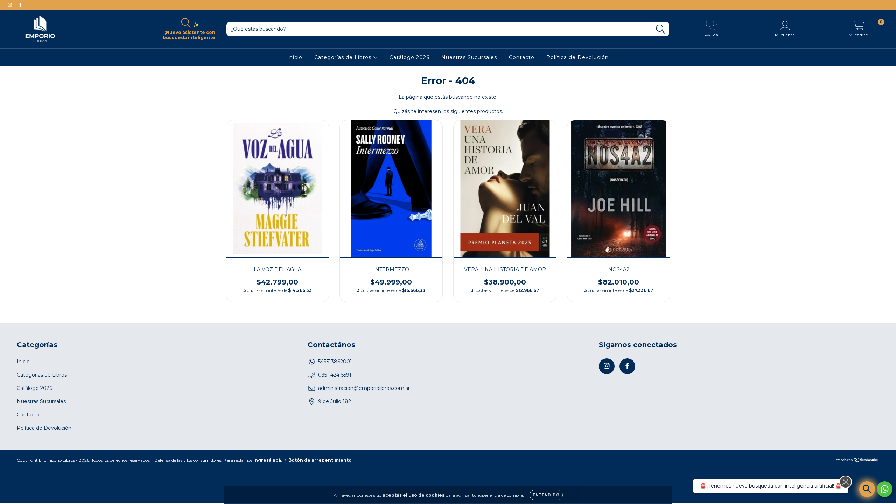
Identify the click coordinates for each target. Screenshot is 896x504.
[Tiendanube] (857, 460)
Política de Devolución (577, 57)
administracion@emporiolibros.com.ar (364, 388)
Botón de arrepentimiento (320, 460)
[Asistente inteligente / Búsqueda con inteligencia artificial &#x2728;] (867, 489)
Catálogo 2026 (409, 57)
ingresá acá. (267, 460)
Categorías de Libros (343, 57)
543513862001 (335, 361)
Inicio (294, 57)
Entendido (546, 495)
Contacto (521, 57)
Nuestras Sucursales (469, 57)
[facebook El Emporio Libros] (20, 5)
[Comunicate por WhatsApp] (884, 489)
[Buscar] (660, 29)
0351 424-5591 (334, 375)
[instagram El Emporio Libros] (10, 5)
